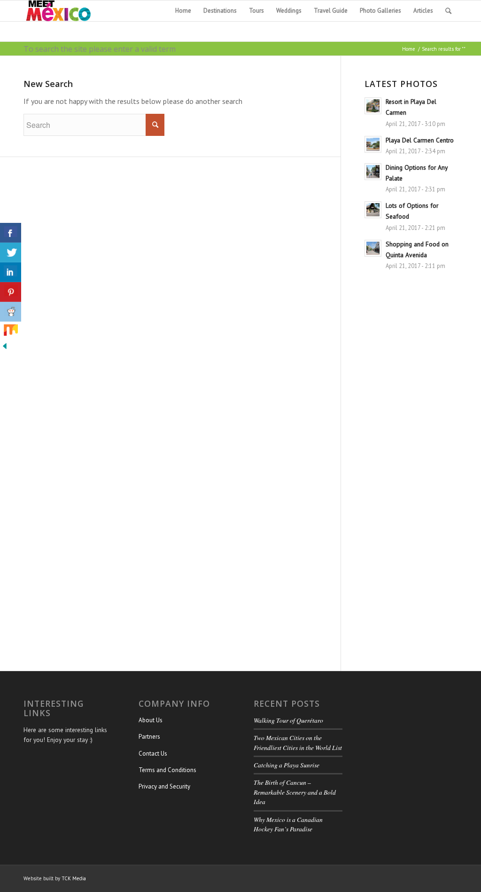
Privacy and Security (164, 786)
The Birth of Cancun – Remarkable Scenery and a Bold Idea (295, 792)
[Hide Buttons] (4, 348)
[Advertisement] (411, 473)
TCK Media (74, 878)
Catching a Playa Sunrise (286, 764)
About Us (151, 720)
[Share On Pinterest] (10, 292)
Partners (149, 737)
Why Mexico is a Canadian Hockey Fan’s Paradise (288, 824)
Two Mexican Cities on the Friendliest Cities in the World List (298, 742)
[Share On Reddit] (10, 312)
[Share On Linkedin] (10, 272)
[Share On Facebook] (10, 233)
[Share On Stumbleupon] (10, 331)
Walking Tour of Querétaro (288, 720)
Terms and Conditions (167, 770)
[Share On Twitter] (10, 252)
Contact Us (153, 754)
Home (408, 49)
